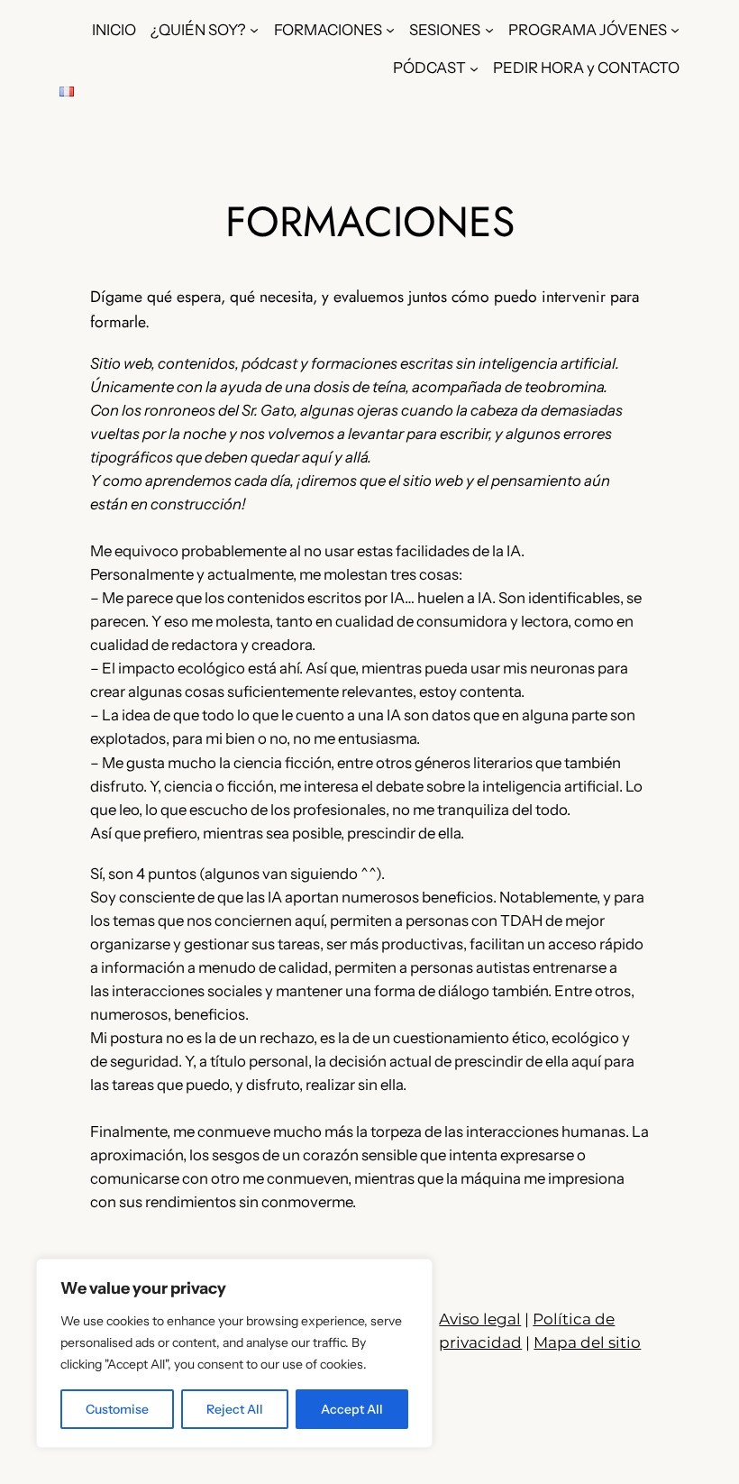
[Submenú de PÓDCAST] (474, 67)
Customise (117, 1409)
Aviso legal (480, 1319)
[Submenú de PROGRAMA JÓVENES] (675, 29)
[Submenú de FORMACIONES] (390, 29)
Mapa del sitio (587, 1342)
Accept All (352, 1409)
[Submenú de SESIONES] (489, 29)
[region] (234, 1353)
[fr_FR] (66, 91)
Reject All (234, 1409)
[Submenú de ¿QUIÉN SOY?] (254, 29)
